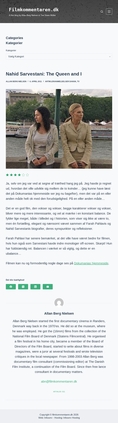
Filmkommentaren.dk (34, 9)
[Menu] (109, 11)
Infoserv (48, 417)
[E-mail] (48, 286)
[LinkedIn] (35, 286)
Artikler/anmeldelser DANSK (60, 81)
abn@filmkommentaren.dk (59, 381)
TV (78, 81)
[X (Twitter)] (23, 286)
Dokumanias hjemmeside (91, 263)
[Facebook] (11, 286)
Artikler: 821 (59, 392)
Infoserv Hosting (71, 417)
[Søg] (102, 11)
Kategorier (11, 50)
